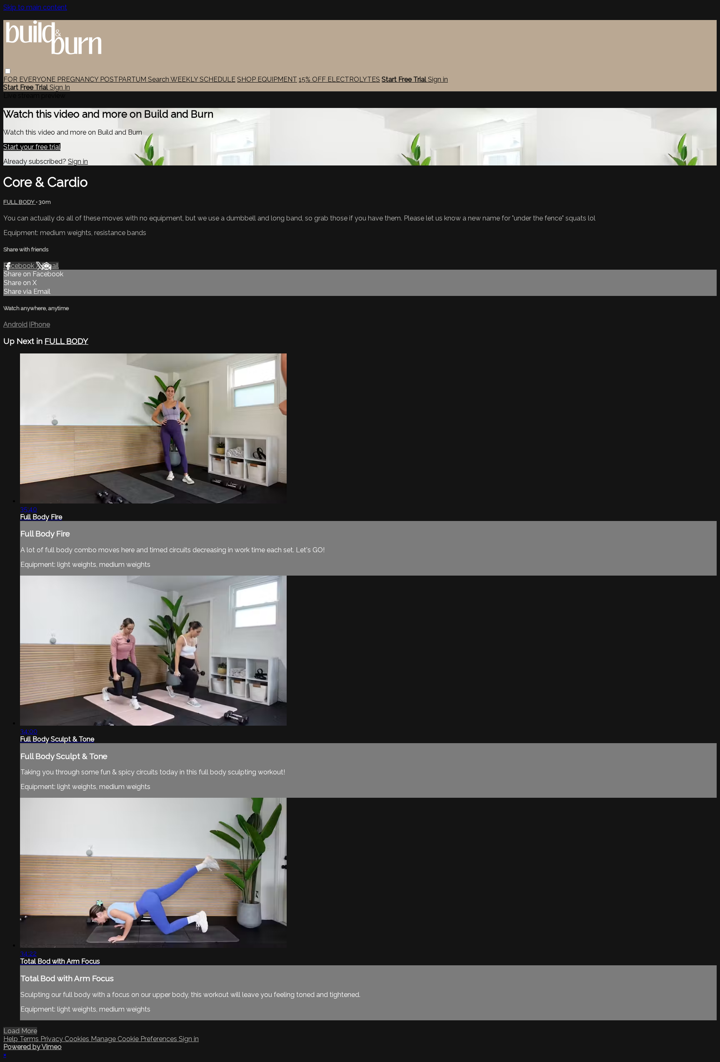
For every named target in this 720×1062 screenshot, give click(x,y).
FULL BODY (19, 202)
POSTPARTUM (124, 79)
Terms (30, 1039)
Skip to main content (35, 7)
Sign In (60, 87)
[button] (7, 71)
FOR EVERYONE (30, 79)
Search (159, 79)
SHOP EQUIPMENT (267, 79)
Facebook (19, 266)
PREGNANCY (78, 79)
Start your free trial (31, 147)
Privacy (52, 1039)
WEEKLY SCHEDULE (202, 79)
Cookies (78, 1039)
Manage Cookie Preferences (135, 1039)
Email (50, 266)
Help (11, 1039)
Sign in (438, 79)
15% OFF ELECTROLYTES (339, 79)
